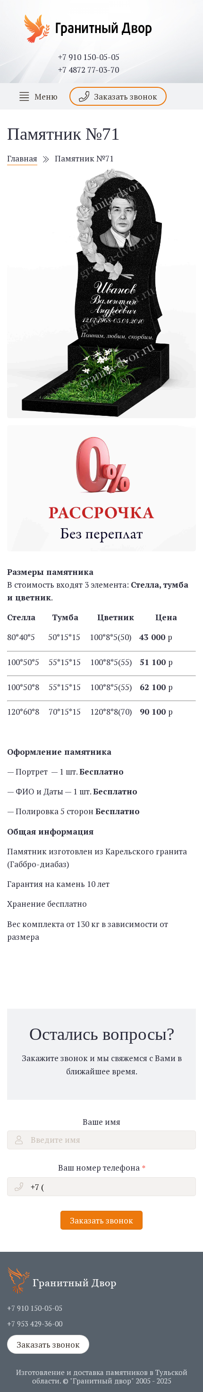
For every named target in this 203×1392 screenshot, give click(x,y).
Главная (22, 158)
